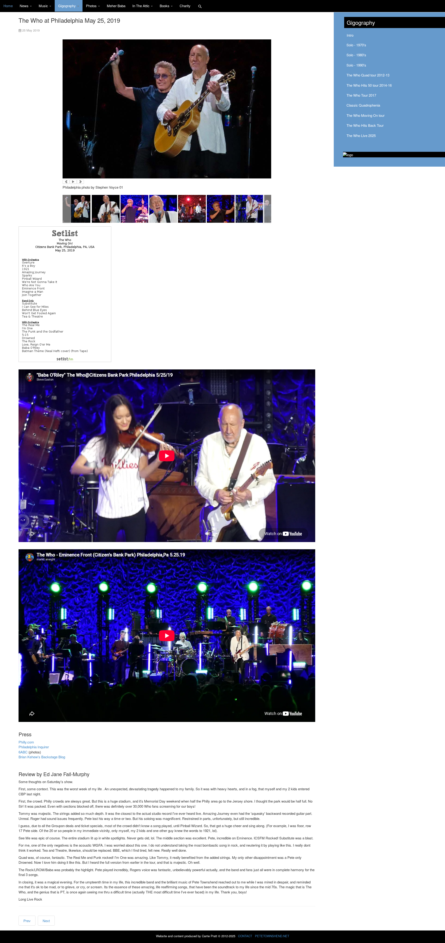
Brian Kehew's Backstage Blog (42, 756)
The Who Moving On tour (365, 115)
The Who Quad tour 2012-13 (367, 75)
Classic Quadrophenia (363, 105)
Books (165, 5)
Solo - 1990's (356, 65)
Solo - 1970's (356, 44)
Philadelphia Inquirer (34, 746)
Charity (185, 5)
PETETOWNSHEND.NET (272, 936)
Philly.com (26, 742)
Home (8, 5)
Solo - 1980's (356, 54)
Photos (92, 5)
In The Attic (141, 5)
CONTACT (245, 936)
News (24, 5)
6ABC (23, 751)
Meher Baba (116, 5)
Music (44, 5)
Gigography (67, 5)
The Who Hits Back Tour (365, 125)
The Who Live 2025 (361, 135)
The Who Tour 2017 (361, 95)
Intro (350, 35)
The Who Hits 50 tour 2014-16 (369, 85)
